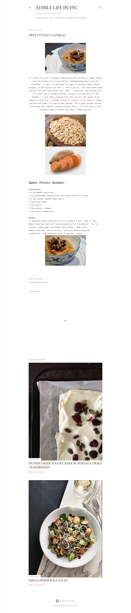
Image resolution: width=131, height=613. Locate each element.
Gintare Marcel (72, 606)
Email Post (39, 279)
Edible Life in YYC (57, 8)
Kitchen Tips (72, 18)
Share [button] (31, 279)
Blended (55, 100)
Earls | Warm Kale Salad (48, 580)
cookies (74, 100)
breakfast (37, 282)
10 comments (40, 585)
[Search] (100, 7)
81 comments (40, 472)
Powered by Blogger (67, 601)
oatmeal (90, 100)
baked (63, 100)
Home (39, 18)
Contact (59, 18)
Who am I (49, 18)
